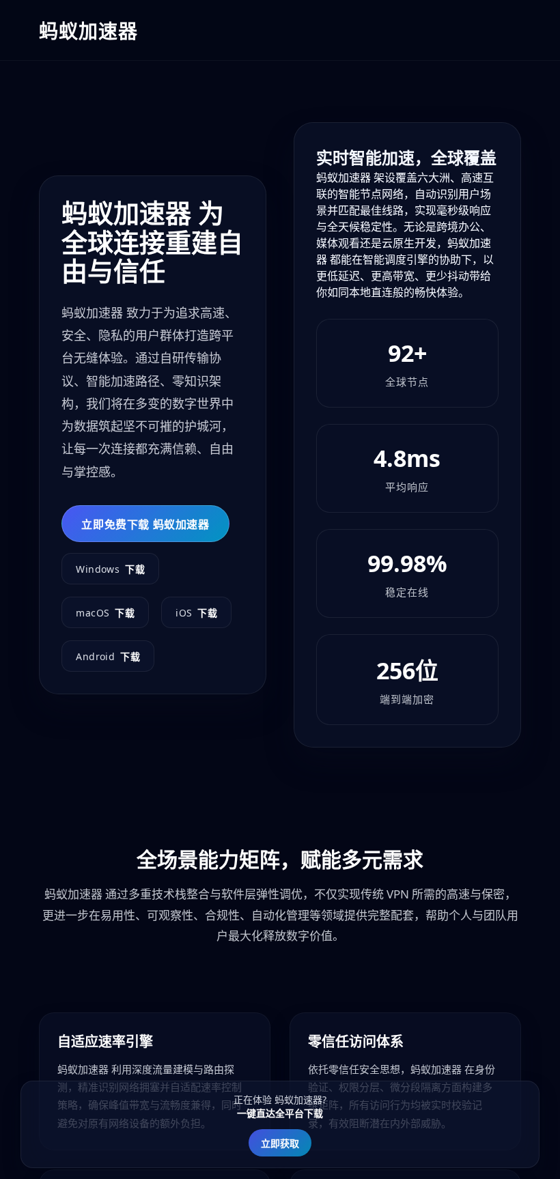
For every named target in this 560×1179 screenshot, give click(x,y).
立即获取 (280, 1143)
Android (108, 657)
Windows (110, 569)
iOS (196, 613)
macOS (105, 613)
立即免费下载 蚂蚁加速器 (145, 524)
